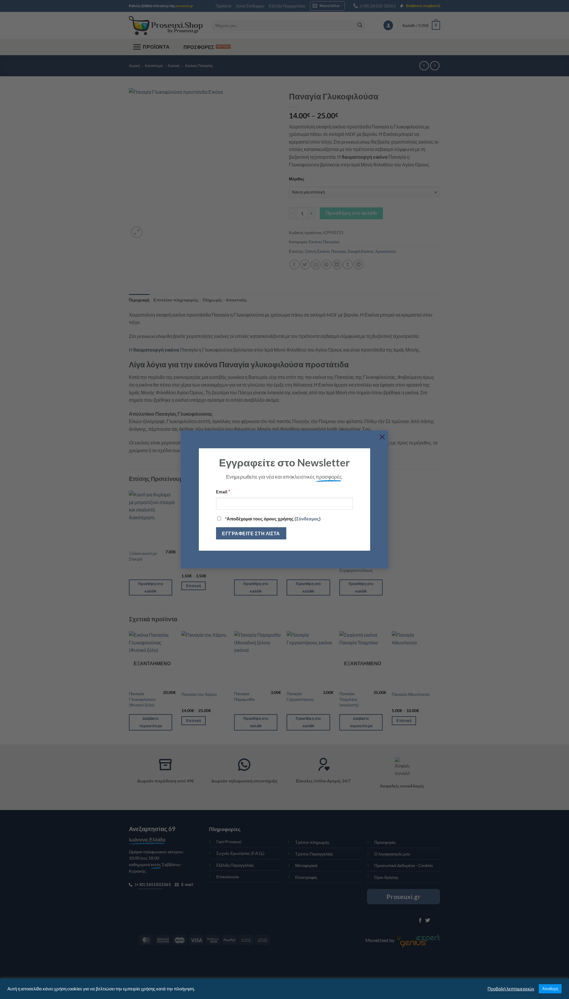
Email (223, 491)
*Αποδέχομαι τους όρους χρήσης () (272, 518)
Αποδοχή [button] (550, 988)
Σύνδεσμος (307, 518)
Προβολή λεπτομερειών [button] (511, 988)
